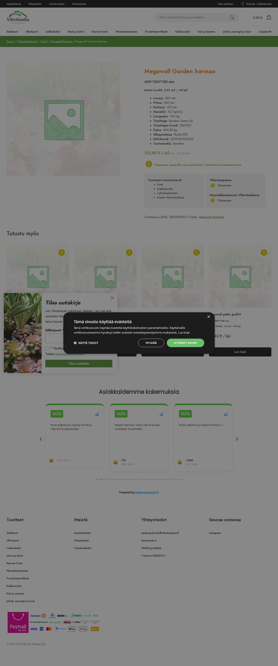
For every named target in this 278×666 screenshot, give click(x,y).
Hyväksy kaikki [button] (185, 343)
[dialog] (139, 333)
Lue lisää (183, 332)
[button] (86, 343)
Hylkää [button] (151, 343)
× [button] (208, 316)
